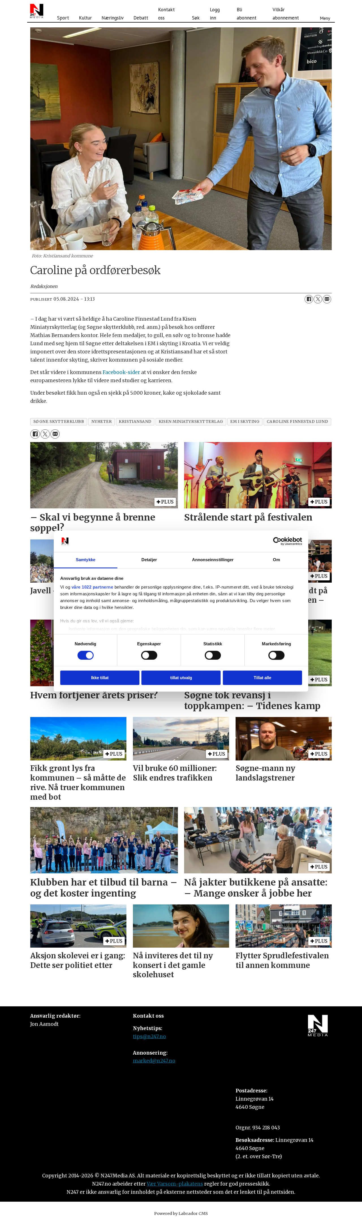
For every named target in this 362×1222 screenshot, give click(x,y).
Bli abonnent (247, 13)
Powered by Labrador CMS (181, 1213)
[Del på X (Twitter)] (318, 299)
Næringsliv (113, 18)
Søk (196, 18)
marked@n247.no (154, 1061)
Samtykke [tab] (85, 560)
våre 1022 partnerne (92, 587)
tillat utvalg (181, 678)
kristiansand (135, 421)
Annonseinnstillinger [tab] (213, 560)
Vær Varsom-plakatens (175, 1184)
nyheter (101, 421)
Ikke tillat (100, 678)
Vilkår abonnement (286, 13)
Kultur (85, 18)
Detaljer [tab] (149, 560)
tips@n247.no (149, 1036)
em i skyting (245, 421)
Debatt (140, 18)
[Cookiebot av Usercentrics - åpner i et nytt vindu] (277, 541)
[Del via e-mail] (327, 299)
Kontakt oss (166, 13)
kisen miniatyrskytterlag (191, 421)
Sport (63, 18)
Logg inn (215, 13)
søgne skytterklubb (58, 421)
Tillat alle (262, 678)
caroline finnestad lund (297, 421)
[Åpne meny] (325, 11)
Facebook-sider (121, 372)
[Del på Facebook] (309, 299)
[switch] (149, 655)
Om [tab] (276, 560)
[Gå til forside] (36, 11)
